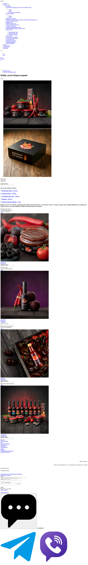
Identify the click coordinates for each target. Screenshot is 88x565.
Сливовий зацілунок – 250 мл (10, 196)
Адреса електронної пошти (7, 477)
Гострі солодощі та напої (12, 21)
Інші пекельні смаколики (14, 12)
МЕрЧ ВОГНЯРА (10, 43)
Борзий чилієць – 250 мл (9, 193)
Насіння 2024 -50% (13, 32)
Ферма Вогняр (6, 45)
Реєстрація (3, 446)
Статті (2, 448)
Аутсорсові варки (10, 39)
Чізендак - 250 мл (7, 199)
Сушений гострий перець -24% (13, 27)
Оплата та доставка (5, 443)
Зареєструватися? (5, 492)
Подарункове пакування (11, 38)
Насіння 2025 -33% (13, 33)
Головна (5, 3)
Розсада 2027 (9, 35)
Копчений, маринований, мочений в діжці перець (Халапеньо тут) (21, 19)
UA (4, 54)
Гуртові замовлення (10, 42)
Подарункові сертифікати (12, 37)
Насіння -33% (9, 30)
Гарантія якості (4, 447)
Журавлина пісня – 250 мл (9, 190)
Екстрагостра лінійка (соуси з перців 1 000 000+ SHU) (18, 8)
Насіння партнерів (13, 34)
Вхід (2, 442)
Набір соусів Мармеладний (9, 72)
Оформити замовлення (16, 474)
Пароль (2, 479)
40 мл (10, 11)
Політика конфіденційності (7, 451)
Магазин (5, 4)
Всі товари (8, 6)
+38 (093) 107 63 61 (5, 452)
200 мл (10, 9)
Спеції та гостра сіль (11, 26)
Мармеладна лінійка (11, 18)
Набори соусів (9, 22)
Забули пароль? (4, 490)
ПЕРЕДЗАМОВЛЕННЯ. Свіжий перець (15, 28)
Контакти (5, 48)
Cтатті (4, 44)
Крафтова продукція (11, 23)
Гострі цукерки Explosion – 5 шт (11, 202)
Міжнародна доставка (11, 40)
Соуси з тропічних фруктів (12, 24)
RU (4, 55)
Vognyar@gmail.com (81, 457)
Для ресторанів (4, 441)
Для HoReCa (6, 47)
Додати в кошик (4, 183)
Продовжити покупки (6, 474)
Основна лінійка (10, 14)
